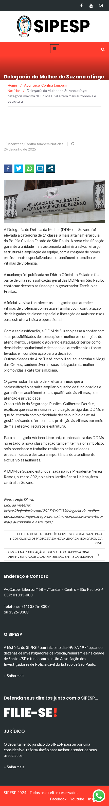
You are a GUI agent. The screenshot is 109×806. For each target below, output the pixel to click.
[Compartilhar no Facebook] (8, 168)
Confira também (37, 144)
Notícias (56, 144)
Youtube (77, 799)
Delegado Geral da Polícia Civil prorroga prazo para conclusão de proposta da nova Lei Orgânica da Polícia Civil (57, 538)
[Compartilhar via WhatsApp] (29, 168)
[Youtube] (91, 5)
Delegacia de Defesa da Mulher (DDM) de (42, 229)
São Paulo (60, 240)
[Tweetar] (18, 168)
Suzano (84, 229)
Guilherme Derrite (78, 403)
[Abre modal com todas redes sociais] (50, 168)
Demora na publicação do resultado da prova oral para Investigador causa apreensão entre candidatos (50, 554)
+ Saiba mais (14, 675)
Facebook (58, 799)
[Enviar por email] (40, 168)
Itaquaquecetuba (78, 359)
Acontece (16, 144)
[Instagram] (100, 5)
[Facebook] (81, 5)
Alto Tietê (43, 359)
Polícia (14, 240)
